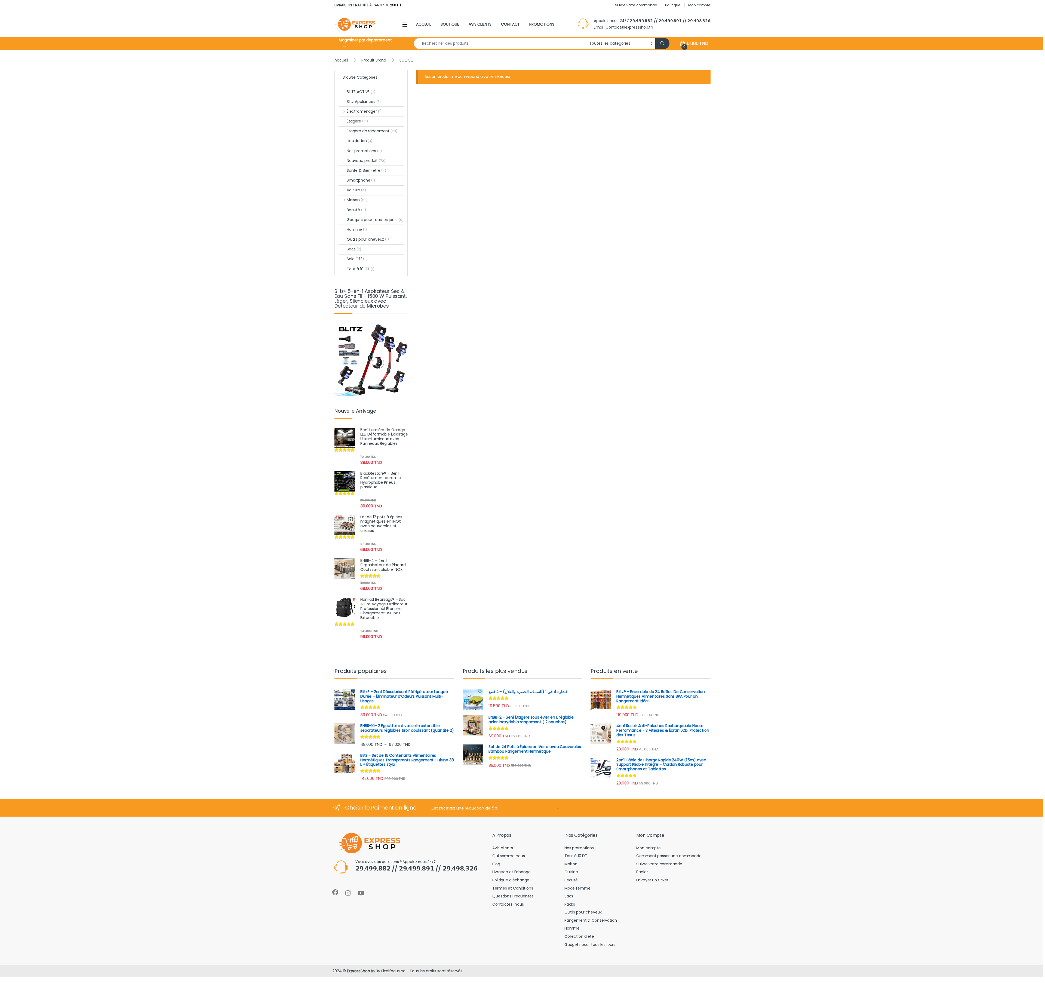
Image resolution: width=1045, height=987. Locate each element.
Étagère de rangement (372, 131)
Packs (569, 904)
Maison (357, 200)
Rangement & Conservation (590, 920)
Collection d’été (579, 936)
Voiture (356, 190)
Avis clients (502, 848)
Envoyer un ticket (652, 880)
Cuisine (571, 872)
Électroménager (364, 111)
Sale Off (357, 259)
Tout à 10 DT (360, 269)
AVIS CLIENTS (480, 24)
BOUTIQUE (450, 24)
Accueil (341, 60)
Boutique (673, 5)
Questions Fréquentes (512, 896)
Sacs (354, 249)
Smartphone (361, 180)
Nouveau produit (366, 160)
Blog (496, 864)
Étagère (357, 121)
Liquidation (359, 140)
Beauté (356, 210)
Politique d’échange (510, 880)
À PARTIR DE (367, 5)
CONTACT (510, 24)
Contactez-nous (508, 904)
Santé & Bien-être (366, 170)
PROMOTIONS (541, 24)
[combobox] (500, 43)
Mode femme (577, 888)
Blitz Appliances (364, 101)
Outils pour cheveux (368, 239)
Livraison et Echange (511, 872)
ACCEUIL (423, 24)
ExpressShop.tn (361, 971)
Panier (642, 872)
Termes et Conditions (512, 888)
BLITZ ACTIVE (361, 91)
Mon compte (699, 5)
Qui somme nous (508, 856)
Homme (357, 229)
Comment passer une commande (668, 856)
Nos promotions (364, 151)
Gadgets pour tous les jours (375, 219)
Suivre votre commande (636, 5)
